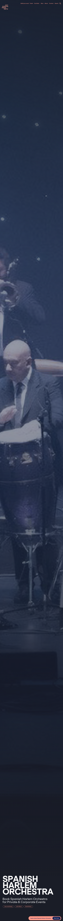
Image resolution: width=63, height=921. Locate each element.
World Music (28, 906)
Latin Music (19, 906)
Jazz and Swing (8, 906)
